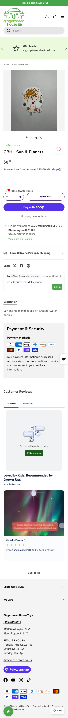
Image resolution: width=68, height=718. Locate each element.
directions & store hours (17, 660)
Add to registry (34, 137)
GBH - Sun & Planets (20, 64)
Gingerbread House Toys (21, 706)
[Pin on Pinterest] (28, 265)
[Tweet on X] (14, 265)
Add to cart (45, 196)
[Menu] (62, 16)
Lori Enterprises (11, 145)
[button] (55, 16)
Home (6, 64)
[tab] (10, 302)
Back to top (34, 573)
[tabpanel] (34, 313)
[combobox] (34, 30)
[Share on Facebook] (21, 265)
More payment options (34, 216)
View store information (20, 239)
